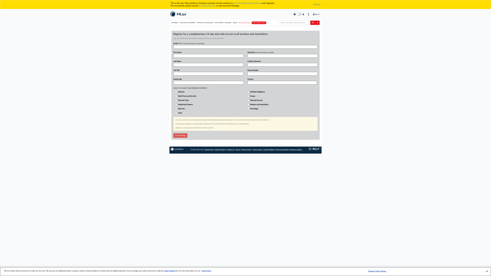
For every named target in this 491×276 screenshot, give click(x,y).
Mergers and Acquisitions (259, 104)
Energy (252, 96)
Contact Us (230, 150)
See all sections (244, 23)
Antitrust (174, 22)
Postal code (177, 79)
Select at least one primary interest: (190, 88)
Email (188, 43)
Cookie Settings (269, 150)
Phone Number (252, 70)
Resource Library (296, 150)
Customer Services (207, 6)
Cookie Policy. (206, 271)
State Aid (181, 109)
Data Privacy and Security (187, 96)
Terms (238, 150)
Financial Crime (183, 100)
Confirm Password (254, 61)
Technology (254, 109)
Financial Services (256, 100)
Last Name (177, 61)
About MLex (209, 150)
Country (250, 79)
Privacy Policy (209, 128)
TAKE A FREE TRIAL (259, 23)
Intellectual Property (188, 22)
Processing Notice (282, 150)
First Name (177, 52)
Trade (235, 22)
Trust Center (257, 150)
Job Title (176, 70)
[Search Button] (312, 23)
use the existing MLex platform (247, 3)
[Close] (487, 271)
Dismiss (316, 4)
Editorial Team (220, 150)
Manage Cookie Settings (377, 271)
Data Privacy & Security (223, 22)
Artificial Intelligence (205, 22)
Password (260, 52)
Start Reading (180, 135)
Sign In (317, 14)
